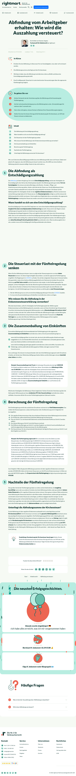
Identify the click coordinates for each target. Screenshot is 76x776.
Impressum (59, 744)
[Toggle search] (28, 7)
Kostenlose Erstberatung (41, 7)
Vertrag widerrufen (61, 750)
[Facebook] (5, 773)
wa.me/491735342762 (10, 754)
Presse (39, 750)
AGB (57, 753)
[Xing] (31, 46)
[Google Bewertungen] (9, 763)
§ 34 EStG (28, 278)
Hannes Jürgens (43, 41)
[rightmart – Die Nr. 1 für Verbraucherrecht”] (16, 4)
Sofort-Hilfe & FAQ (9, 757)
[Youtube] (16, 773)
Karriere (40, 753)
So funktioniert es (6, 7)
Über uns (40, 744)
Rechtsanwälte (23, 7)
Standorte (40, 747)
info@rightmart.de (9, 751)
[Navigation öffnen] (31, 7)
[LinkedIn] (34, 46)
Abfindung (14, 180)
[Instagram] (2, 773)
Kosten (15, 7)
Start (25, 576)
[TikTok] (13, 773)
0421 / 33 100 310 (9, 748)
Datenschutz (59, 747)
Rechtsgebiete (23, 750)
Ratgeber (22, 753)
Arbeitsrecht (34, 576)
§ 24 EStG (57, 293)
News (21, 756)
